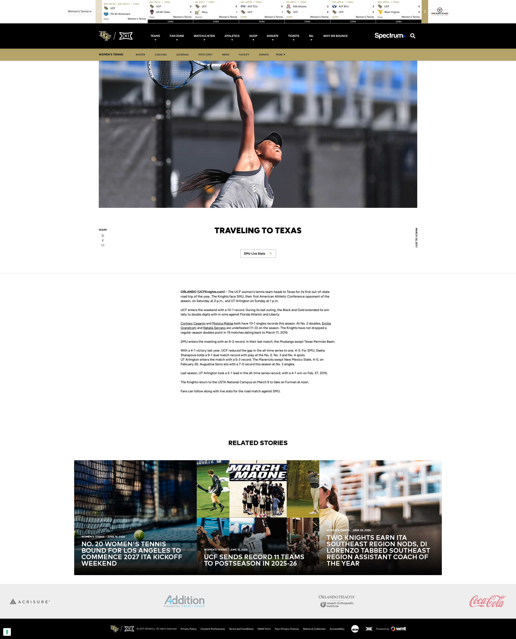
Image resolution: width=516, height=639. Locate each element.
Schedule (182, 54)
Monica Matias (222, 323)
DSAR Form (264, 629)
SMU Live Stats (260, 255)
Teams (155, 36)
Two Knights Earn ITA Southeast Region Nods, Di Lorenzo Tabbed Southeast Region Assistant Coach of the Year (378, 551)
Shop (253, 36)
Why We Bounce (335, 36)
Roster (140, 54)
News (225, 54)
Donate (272, 36)
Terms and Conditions (241, 629)
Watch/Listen (204, 36)
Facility (244, 54)
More (279, 54)
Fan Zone (177, 36)
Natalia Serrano (214, 328)
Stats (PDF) (205, 54)
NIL (311, 36)
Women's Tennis (92, 536)
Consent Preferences (213, 629)
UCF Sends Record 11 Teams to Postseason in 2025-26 (254, 560)
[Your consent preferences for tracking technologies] (7, 632)
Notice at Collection (314, 629)
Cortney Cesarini (193, 323)
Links (170, 21)
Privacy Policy (189, 629)
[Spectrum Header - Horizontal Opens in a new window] (390, 36)
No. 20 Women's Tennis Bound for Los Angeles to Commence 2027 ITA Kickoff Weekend (131, 554)
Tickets (293, 36)
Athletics (232, 36)
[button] (425, 11)
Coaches (161, 54)
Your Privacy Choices (287, 629)
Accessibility (337, 628)
